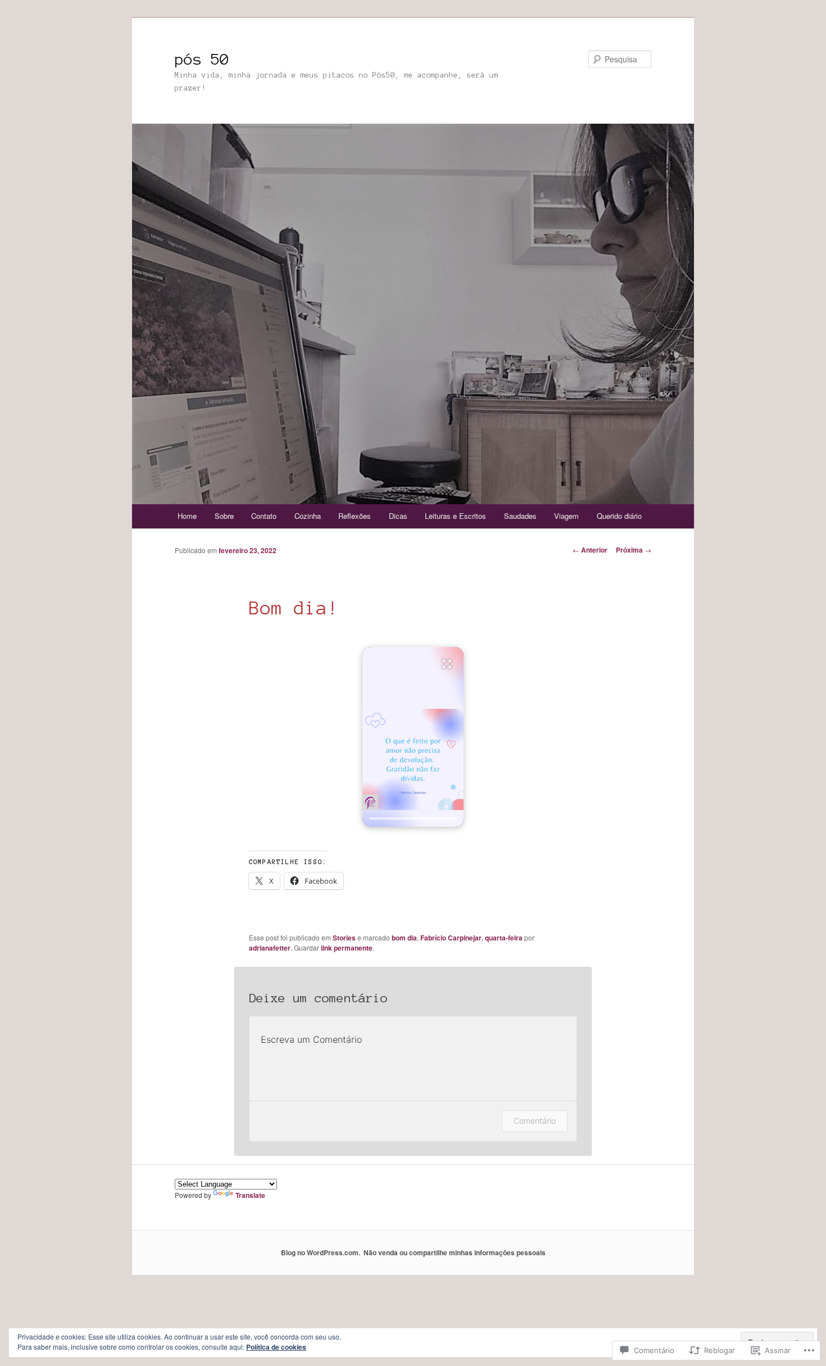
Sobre (224, 515)
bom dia (404, 938)
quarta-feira (504, 938)
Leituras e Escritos (455, 515)
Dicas (398, 515)
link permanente (347, 948)
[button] (413, 737)
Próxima (633, 550)
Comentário (535, 1120)
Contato (263, 515)
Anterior (590, 550)
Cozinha (307, 515)
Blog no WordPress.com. (320, 1252)
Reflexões (354, 515)
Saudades (520, 515)
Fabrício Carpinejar (451, 938)
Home (187, 515)
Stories (344, 938)
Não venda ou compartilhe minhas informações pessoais (455, 1252)
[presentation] (413, 818)
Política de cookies (276, 1347)
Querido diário (619, 515)
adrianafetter (270, 948)
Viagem (566, 515)
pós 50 (202, 59)
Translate (250, 1195)
